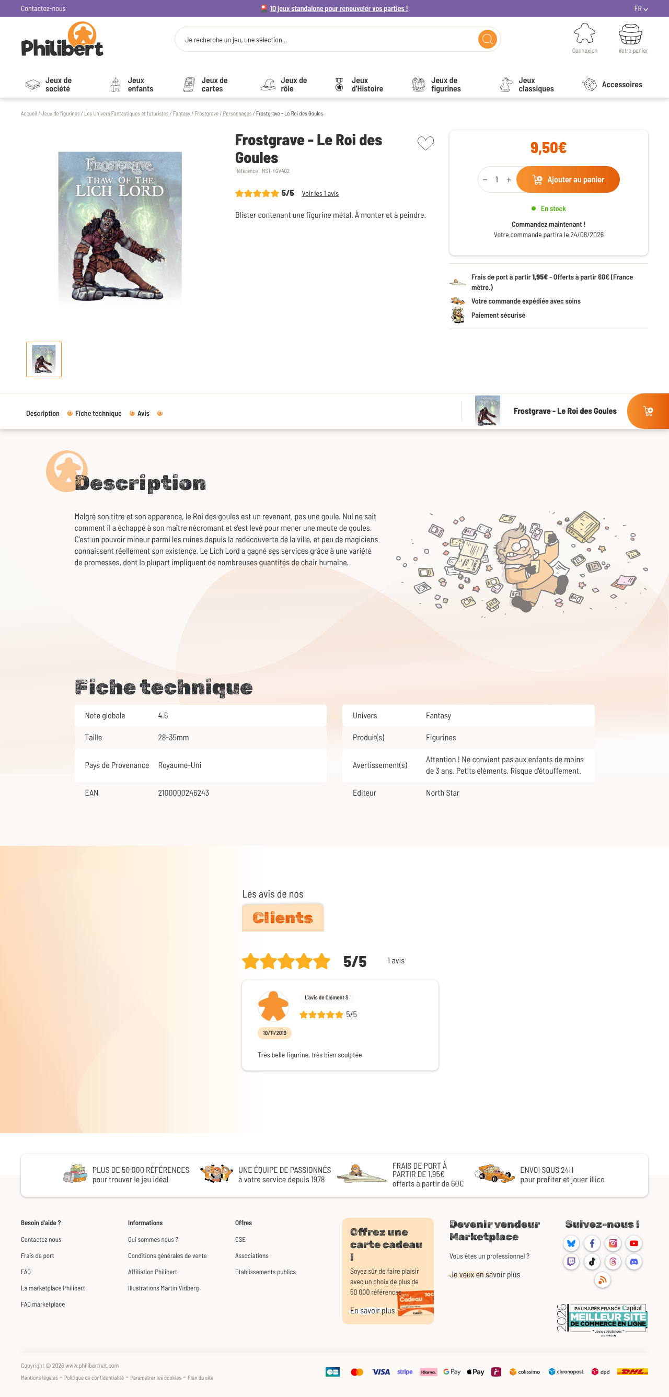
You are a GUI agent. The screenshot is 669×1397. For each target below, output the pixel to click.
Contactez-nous (43, 8)
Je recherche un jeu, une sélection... (236, 39)
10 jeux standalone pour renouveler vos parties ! (339, 8)
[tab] (283, 918)
